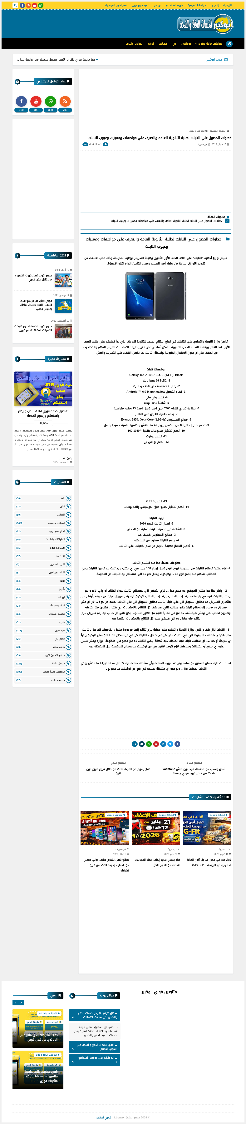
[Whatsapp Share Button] (149, 744)
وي (174, 43)
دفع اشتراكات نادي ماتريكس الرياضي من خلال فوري (39, 1037)
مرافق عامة (40, 663)
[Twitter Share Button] (170, 744)
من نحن (157, 5)
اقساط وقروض (40, 547)
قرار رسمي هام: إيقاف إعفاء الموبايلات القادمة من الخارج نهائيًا (157, 862)
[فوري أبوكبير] (205, 23)
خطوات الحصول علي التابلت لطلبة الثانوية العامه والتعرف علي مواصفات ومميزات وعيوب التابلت (166, 221)
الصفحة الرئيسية (218, 131)
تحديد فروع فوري (140, 5)
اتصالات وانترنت (134, 43)
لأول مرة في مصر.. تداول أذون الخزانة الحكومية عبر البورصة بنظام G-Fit (209, 862)
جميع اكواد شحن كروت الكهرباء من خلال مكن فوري (33, 277)
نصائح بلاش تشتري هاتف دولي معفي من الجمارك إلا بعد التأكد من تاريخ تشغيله (106, 865)
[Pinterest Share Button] (163, 744)
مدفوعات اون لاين (40, 655)
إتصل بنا (215, 5)
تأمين (40, 589)
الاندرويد (40, 556)
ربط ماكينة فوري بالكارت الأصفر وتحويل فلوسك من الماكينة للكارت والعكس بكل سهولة (66, 59)
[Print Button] (135, 744)
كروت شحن (40, 646)
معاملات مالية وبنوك (210, 43)
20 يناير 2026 (170, 854)
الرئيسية (227, 5)
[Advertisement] (82, 22)
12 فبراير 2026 (221, 854)
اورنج (151, 43)
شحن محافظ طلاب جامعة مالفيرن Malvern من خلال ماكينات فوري (40, 1076)
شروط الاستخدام (174, 5)
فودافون (186, 43)
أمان (40, 506)
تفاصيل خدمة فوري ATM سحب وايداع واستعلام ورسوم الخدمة (43, 413)
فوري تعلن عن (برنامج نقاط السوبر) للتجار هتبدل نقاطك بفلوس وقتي (36, 305)
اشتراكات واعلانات (40, 539)
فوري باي (40, 638)
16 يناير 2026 (119, 854)
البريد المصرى (40, 564)
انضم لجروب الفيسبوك (116, 5)
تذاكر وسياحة (40, 605)
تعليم (40, 622)
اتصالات (163, 43)
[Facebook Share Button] (177, 744)
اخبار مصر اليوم (40, 531)
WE (40, 498)
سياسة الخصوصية (197, 5)
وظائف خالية (40, 680)
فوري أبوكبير (103, 1117)
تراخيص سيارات (40, 613)
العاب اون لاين (40, 572)
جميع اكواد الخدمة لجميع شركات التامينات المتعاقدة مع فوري (33, 328)
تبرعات (40, 597)
